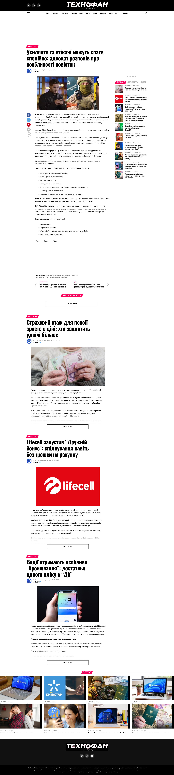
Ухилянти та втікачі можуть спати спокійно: (51, 277)
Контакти (125, 13)
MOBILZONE (65, 13)
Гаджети (74, 13)
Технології (56, 13)
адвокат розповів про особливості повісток (62, 275)
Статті (48, 13)
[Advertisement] (60, 30)
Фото (95, 13)
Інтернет (88, 13)
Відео (117, 13)
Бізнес (111, 13)
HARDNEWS (102, 13)
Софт (81, 13)
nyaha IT (36, 72)
